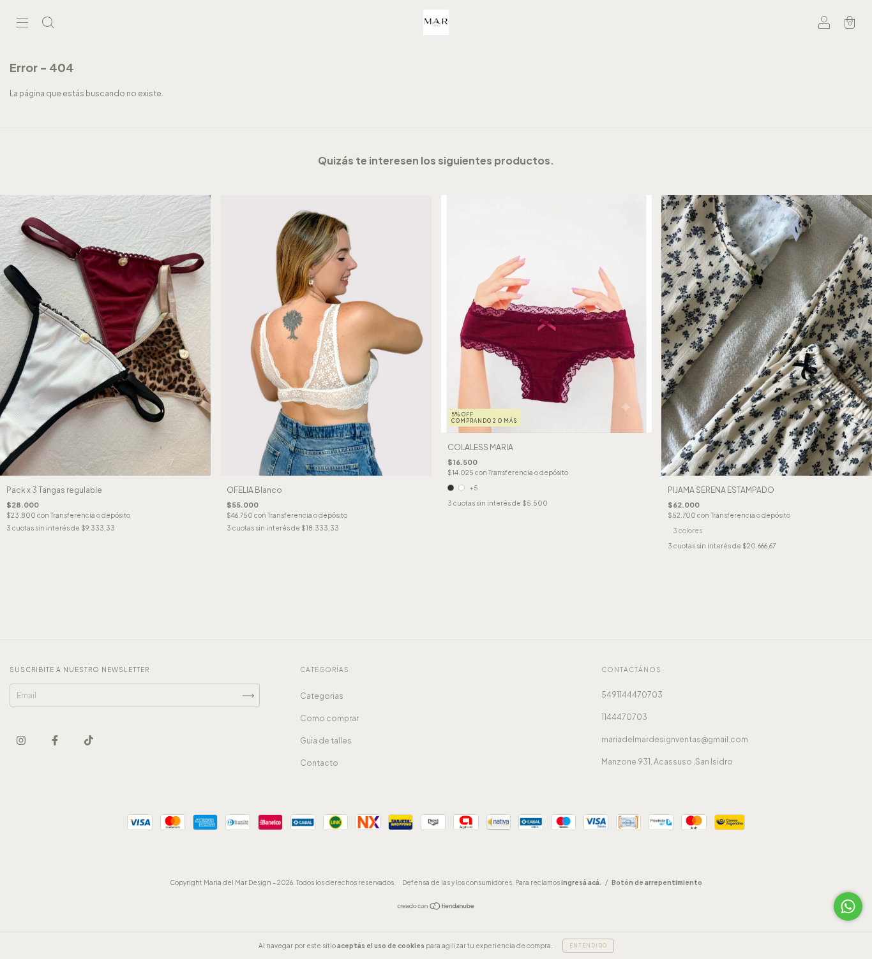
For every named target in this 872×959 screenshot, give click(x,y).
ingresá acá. (581, 882)
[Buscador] (47, 24)
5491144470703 (632, 694)
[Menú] (22, 24)
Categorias (321, 696)
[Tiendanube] (436, 907)
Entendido (588, 945)
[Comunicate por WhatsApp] (848, 906)
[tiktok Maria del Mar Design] (88, 740)
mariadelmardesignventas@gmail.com (674, 739)
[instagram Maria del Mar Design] (22, 740)
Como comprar (329, 718)
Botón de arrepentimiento (657, 882)
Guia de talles (326, 740)
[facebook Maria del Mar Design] (55, 740)
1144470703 (624, 717)
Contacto (319, 763)
